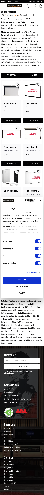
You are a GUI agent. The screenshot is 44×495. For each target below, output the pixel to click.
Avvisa (22, 293)
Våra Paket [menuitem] (9, 465)
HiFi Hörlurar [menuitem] (9, 474)
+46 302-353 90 (10, 402)
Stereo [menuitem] (7, 486)
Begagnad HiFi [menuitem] (10, 483)
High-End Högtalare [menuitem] (12, 471)
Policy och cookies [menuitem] (12, 447)
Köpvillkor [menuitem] (8, 438)
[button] (4, 6)
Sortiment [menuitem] (9, 457)
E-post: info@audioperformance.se (19, 399)
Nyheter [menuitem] (7, 461)
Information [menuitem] (10, 424)
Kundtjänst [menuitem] (8, 441)
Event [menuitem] (6, 490)
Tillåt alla (22, 280)
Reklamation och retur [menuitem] (13, 450)
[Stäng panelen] (40, 200)
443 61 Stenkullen (11, 395)
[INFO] (11, 120)
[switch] (38, 248)
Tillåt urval (22, 286)
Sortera (34, 75)
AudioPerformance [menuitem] (12, 428)
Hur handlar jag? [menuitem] (11, 444)
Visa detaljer (32, 273)
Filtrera (13, 75)
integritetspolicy (9, 373)
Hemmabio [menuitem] (8, 480)
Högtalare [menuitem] (8, 468)
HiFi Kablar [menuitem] (9, 477)
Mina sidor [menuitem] (8, 435)
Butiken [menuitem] (7, 432)
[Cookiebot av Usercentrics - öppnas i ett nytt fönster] (26, 200)
